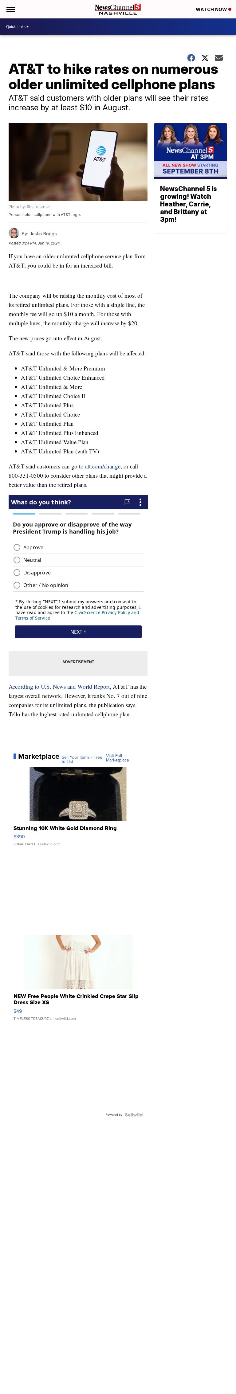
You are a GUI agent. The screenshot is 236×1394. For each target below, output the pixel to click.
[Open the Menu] (10, 9)
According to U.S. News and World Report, (60, 686)
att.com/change (102, 466)
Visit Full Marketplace (117, 758)
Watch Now (212, 9)
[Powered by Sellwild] (134, 1115)
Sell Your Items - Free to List (82, 759)
